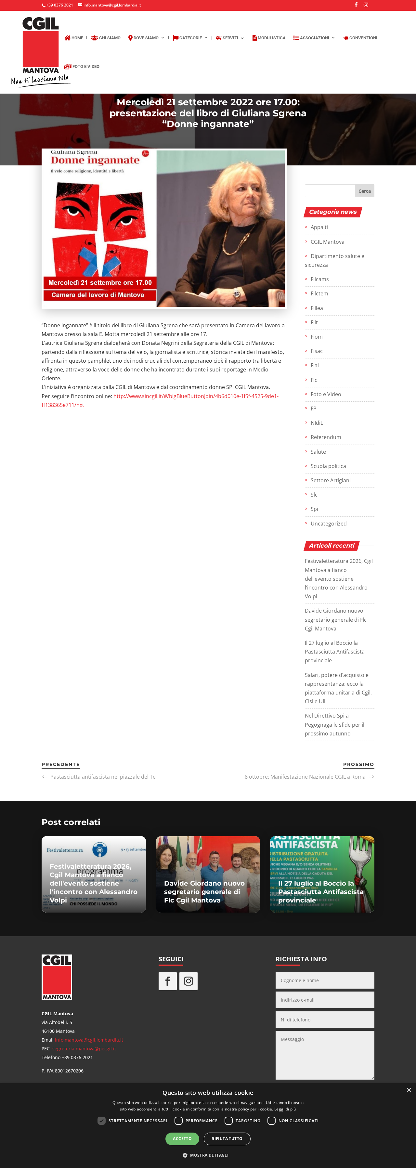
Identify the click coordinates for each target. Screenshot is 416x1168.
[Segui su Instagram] (188, 981)
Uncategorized (329, 523)
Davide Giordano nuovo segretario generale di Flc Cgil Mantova (336, 619)
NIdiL (317, 422)
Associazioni (314, 37)
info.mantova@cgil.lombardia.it (89, 1040)
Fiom (317, 336)
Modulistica (271, 37)
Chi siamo (109, 37)
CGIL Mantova (327, 241)
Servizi (230, 38)
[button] (208, 1155)
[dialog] (208, 1125)
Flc (314, 379)
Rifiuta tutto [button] (227, 1138)
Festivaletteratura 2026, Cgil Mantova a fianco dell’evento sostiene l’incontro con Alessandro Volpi (339, 578)
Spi (314, 509)
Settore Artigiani (331, 480)
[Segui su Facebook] (168, 981)
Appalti (319, 227)
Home (77, 37)
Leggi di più (285, 1109)
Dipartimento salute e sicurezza (334, 260)
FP (314, 408)
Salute (318, 451)
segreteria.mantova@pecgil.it (84, 1048)
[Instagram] (366, 7)
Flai (315, 365)
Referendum (326, 437)
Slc (314, 494)
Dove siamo (146, 37)
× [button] (408, 1090)
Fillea (317, 308)
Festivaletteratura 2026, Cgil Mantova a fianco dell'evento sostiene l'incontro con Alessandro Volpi (93, 883)
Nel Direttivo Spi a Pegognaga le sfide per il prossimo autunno (334, 724)
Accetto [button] (182, 1138)
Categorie (190, 37)
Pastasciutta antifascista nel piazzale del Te (103, 776)
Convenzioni (362, 38)
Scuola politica (328, 466)
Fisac (317, 351)
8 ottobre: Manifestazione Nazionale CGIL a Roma (305, 776)
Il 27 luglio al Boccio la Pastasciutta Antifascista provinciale (335, 651)
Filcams (320, 279)
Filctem (319, 293)
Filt (314, 322)
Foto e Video (85, 66)
